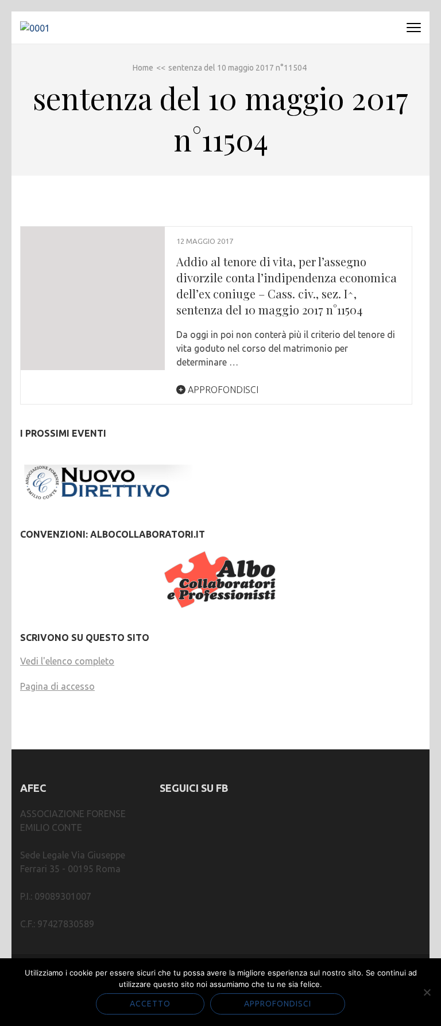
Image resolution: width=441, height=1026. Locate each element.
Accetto (150, 1003)
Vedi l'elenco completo (67, 661)
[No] (426, 992)
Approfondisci (221, 389)
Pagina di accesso (57, 686)
